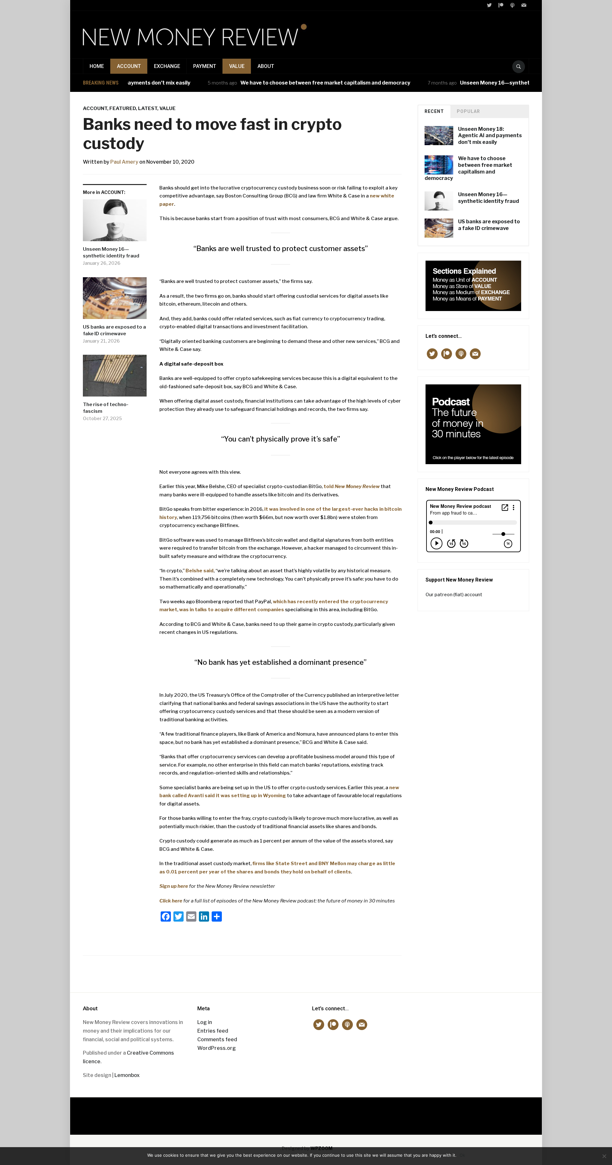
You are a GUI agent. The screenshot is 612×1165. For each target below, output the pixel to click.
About (266, 66)
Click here (170, 901)
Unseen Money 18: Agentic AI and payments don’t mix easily (490, 135)
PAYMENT (204, 66)
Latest (147, 108)
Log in (204, 1022)
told (352, 486)
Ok (462, 1155)
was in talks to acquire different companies (231, 609)
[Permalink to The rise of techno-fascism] (115, 378)
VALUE (236, 66)
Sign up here (173, 886)
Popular (468, 111)
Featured (122, 108)
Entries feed (212, 1031)
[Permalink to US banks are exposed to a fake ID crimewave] (115, 300)
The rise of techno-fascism (105, 408)
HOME (97, 66)
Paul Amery (124, 162)
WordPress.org (216, 1048)
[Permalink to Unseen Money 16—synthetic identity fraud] (115, 222)
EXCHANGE (167, 66)
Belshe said (200, 571)
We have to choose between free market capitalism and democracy (300, 83)
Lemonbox (127, 1075)
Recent (434, 111)
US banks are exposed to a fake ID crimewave (114, 330)
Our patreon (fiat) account (454, 594)
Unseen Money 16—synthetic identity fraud (490, 83)
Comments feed (217, 1039)
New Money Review (306, 1112)
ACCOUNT (129, 66)
